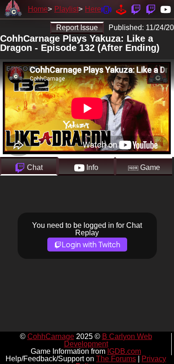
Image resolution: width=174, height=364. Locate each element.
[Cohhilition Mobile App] (106, 9)
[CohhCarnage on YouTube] (166, 9)
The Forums (116, 359)
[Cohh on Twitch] (151, 9)
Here (93, 9)
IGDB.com (124, 351)
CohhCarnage (50, 336)
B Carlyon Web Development (108, 340)
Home (38, 9)
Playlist (66, 9)
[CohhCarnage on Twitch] (136, 9)
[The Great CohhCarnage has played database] (121, 9)
